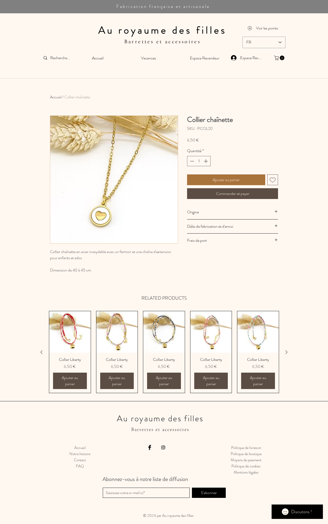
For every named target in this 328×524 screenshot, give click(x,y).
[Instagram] (163, 447)
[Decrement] (191, 161)
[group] (164, 352)
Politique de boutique (246, 454)
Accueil (55, 97)
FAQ (80, 466)
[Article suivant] (286, 352)
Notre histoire (79, 454)
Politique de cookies (246, 466)
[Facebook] (149, 447)
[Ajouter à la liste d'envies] (272, 179)
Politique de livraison (246, 447)
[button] (279, 58)
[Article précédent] (41, 352)
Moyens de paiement (246, 460)
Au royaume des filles (162, 30)
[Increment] (206, 161)
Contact (80, 460)
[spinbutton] (199, 161)
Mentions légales (246, 472)
